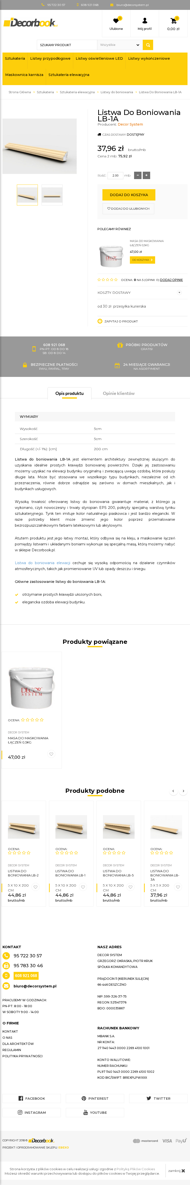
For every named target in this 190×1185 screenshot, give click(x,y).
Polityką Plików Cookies (136, 1169)
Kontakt (10, 1031)
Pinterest (98, 1098)
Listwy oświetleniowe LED (99, 58)
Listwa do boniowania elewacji (42, 563)
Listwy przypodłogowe (50, 58)
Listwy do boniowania (117, 92)
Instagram (35, 1112)
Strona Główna (20, 92)
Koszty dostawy (114, 292)
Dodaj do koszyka (129, 195)
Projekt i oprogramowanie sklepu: (35, 1147)
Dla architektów (18, 1044)
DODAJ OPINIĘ (171, 280)
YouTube (98, 1112)
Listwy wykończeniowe (149, 58)
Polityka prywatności (22, 1056)
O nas (7, 1037)
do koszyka (141, 259)
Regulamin (11, 1050)
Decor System (130, 124)
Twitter (161, 1098)
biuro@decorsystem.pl (133, 5)
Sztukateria (15, 58)
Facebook (34, 1098)
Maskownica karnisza (24, 75)
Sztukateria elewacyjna (68, 75)
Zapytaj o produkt (121, 321)
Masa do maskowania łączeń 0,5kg (147, 243)
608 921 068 (26, 976)
